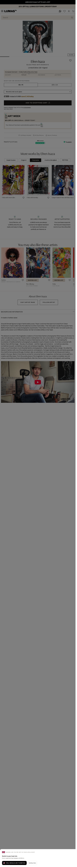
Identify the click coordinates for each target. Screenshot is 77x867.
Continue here (32, 863)
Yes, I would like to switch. (16, 863)
